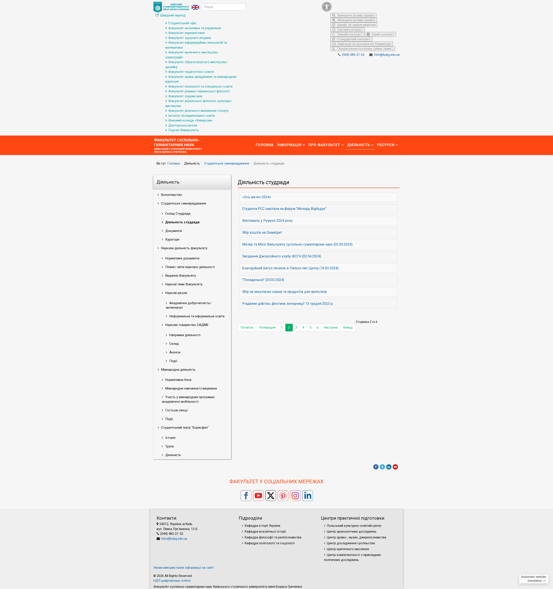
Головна (265, 145)
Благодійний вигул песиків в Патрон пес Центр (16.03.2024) (290, 268)
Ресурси (385, 145)
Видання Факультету (180, 276)
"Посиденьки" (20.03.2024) (263, 280)
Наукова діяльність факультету (183, 248)
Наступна (331, 327)
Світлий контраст (350, 30)
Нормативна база (177, 380)
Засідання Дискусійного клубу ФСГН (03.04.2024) (281, 256)
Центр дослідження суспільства (351, 543)
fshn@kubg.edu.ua (387, 55)
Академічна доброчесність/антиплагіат (188, 305)
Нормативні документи (181, 258)
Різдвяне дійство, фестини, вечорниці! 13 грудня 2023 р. (287, 304)
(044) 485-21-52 (353, 55)
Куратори (171, 239)
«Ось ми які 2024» (256, 197)
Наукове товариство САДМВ (186, 325)
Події (172, 361)
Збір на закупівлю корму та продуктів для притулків (284, 292)
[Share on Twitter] (382, 466)
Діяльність (358, 145)
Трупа (169, 446)
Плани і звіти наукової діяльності (189, 267)
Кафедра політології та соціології (270, 543)
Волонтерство (171, 195)
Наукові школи (175, 293)
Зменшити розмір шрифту (355, 15)
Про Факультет (324, 145)
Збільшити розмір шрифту (355, 20)
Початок (246, 327)
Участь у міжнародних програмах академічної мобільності (188, 399)
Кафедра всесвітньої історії (265, 531)
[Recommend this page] (395, 466)
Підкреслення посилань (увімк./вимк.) (364, 49)
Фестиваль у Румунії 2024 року (267, 221)
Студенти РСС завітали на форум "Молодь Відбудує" (284, 209)
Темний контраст (349, 34)
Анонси (174, 352)
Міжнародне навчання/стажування (190, 388)
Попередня (267, 327)
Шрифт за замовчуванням (356, 25)
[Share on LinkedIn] (388, 466)
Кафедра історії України (262, 526)
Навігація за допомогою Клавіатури (364, 44)
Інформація (289, 145)
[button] (359, 6)
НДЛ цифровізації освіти (171, 581)
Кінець (348, 327)
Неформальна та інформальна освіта (196, 316)
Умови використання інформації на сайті (183, 568)
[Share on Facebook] (375, 466)
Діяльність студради (182, 222)
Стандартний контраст (353, 39)
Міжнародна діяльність (177, 370)
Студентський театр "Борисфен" (184, 427)
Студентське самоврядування (226, 163)
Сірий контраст (382, 34)
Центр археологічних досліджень (352, 531)
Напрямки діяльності (184, 335)
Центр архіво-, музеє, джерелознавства (356, 537)
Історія (169, 438)
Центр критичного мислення (348, 549)
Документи (173, 231)
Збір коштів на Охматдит (262, 232)
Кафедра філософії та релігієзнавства (273, 537)
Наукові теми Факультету (183, 284)
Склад (173, 344)
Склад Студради (177, 213)
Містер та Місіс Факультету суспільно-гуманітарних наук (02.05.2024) (297, 244)
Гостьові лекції (176, 410)
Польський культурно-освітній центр (354, 526)
